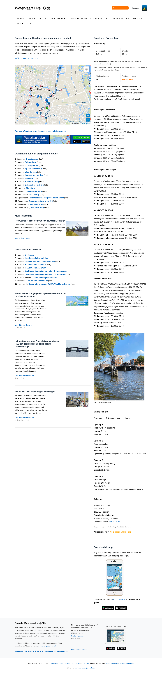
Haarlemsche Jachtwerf (35, 268)
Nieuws (20, 18)
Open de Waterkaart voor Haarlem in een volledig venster (40, 131)
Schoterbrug (30, 162)
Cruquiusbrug (31, 159)
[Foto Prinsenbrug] (119, 365)
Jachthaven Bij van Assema (44, 278)
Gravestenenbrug (34, 191)
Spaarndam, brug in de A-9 (41, 201)
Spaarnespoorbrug (33, 169)
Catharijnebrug (32, 165)
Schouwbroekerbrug (34, 185)
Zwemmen (137, 18)
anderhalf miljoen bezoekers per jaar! (120, 663)
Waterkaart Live (57, 663)
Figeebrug (30, 188)
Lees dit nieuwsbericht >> (24, 325)
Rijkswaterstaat (85, 123)
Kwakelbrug (34, 195)
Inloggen (135, 8)
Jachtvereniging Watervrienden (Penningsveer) (46, 271)
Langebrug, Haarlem (34, 175)
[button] (52, 95)
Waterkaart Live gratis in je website (29, 651)
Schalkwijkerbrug (35, 204)
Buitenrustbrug (32, 182)
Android (122, 599)
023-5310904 (127, 79)
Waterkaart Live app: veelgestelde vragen (35, 391)
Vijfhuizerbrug (37, 208)
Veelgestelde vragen (79, 650)
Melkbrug (29, 178)
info (19, 23)
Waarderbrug (31, 172)
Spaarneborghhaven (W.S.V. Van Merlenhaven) (49, 284)
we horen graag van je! (47, 646)
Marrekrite (99, 18)
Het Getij (86, 663)
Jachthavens (56, 18)
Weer (30, 18)
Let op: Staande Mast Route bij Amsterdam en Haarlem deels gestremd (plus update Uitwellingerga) (37, 344)
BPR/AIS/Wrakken (119, 18)
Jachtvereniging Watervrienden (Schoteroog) (45, 274)
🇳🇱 (28, 23)
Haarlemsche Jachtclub (35, 265)
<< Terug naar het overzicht (26, 58)
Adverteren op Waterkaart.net (56, 651)
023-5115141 (114, 522)
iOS (114, 599)
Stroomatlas (75, 663)
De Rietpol (29, 255)
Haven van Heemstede (38, 281)
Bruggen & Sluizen (78, 18)
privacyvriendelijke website (85, 668)
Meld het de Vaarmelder (120, 532)
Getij (42, 18)
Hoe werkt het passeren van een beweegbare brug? (40, 221)
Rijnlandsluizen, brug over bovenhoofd (46, 198)
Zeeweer (67, 663)
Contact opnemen (78, 636)
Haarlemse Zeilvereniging (36, 258)
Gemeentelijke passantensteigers (40, 261)
